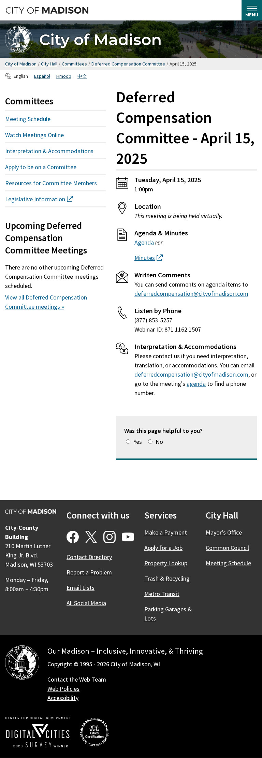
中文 (82, 76)
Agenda (144, 242)
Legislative (51, 199)
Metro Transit (161, 594)
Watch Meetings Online (34, 135)
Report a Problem (89, 572)
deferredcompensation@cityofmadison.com (191, 293)
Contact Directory (89, 557)
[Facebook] (73, 537)
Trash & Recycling (167, 578)
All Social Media (86, 603)
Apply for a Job (163, 548)
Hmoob (63, 76)
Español (42, 76)
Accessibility (62, 698)
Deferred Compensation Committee (128, 64)
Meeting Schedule (27, 119)
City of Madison (100, 39)
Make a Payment (165, 532)
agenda (196, 384)
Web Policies (63, 689)
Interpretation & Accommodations (49, 151)
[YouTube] (128, 537)
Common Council (227, 548)
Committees (74, 64)
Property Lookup (165, 563)
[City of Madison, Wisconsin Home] (22, 663)
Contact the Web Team (76, 679)
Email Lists (80, 588)
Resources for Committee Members (51, 183)
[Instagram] (109, 537)
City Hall (49, 64)
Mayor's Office (224, 532)
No (159, 442)
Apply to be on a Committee (40, 167)
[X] (91, 537)
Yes (137, 442)
